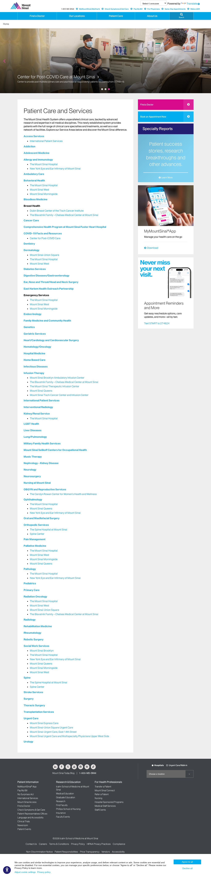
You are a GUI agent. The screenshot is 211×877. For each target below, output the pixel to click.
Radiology (30, 619)
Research (60, 801)
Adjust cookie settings (25, 872)
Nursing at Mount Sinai (37, 482)
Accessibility (118, 851)
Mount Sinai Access (26, 802)
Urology (28, 741)
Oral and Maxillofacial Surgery (41, 518)
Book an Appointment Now (153, 116)
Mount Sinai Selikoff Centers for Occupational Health (55, 450)
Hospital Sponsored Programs (109, 802)
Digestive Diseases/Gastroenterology (46, 275)
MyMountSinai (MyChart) (89, 9)
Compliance (119, 843)
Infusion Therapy (34, 373)
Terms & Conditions (59, 843)
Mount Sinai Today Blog (63, 773)
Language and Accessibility (30, 817)
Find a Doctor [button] (37, 15)
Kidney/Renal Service (37, 413)
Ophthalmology (33, 499)
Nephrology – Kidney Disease (41, 463)
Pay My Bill (138, 9)
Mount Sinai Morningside (43, 193)
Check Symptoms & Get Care (117, 9)
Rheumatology (32, 632)
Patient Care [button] (116, 15)
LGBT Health (31, 423)
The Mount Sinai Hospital (44, 164)
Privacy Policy (78, 843)
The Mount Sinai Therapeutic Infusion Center (54, 386)
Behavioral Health (34, 180)
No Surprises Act (25, 794)
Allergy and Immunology (38, 159)
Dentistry (29, 243)
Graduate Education (65, 797)
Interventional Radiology (38, 407)
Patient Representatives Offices (32, 813)
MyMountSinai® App (26, 786)
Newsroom (22, 825)
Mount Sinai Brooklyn (42, 650)
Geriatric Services (35, 333)
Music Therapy (33, 456)
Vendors (105, 851)
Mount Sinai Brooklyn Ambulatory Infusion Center (57, 377)
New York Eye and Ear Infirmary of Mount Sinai (55, 168)
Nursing (98, 798)
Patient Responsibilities (66, 851)
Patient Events (24, 829)
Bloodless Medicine (35, 199)
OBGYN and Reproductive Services (45, 489)
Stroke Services (33, 692)
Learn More (167, 177)
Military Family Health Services (42, 443)
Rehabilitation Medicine (38, 626)
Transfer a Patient (103, 786)
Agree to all (187, 862)
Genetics (29, 327)
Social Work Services (36, 645)
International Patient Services (46, 141)
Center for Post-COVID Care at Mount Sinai (56, 76)
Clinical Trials (23, 821)
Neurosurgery (32, 476)
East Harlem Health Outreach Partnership (49, 288)
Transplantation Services (39, 711)
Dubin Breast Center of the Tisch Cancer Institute (57, 210)
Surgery (29, 698)
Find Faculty (62, 805)
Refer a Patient (102, 794)
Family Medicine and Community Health (47, 320)
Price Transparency (89, 851)
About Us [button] (152, 15)
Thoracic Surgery (34, 705)
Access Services (34, 136)
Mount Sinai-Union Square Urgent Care (51, 727)
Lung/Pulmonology (35, 436)
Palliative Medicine (35, 545)
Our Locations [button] (77, 15)
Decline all (187, 868)
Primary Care (32, 590)
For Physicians (153, 9)
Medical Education (65, 793)
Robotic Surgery (33, 639)
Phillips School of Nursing (68, 809)
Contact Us (31, 843)
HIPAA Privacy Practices (99, 843)
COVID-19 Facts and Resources (43, 233)
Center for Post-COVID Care (45, 238)
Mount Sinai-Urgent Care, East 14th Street (53, 731)
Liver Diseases (32, 430)
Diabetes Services (35, 269)
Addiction (29, 146)
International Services (27, 798)
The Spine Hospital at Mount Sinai (48, 529)
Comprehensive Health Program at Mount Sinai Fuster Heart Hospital (65, 226)
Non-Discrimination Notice (39, 851)
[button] (181, 16)
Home (6, 24)
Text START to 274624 (156, 323)
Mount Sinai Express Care (44, 723)
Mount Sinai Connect (105, 790)
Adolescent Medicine (36, 152)
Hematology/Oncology (37, 346)
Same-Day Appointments (175, 9)
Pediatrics (30, 583)
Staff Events (100, 809)
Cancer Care (31, 220)
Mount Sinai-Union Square (44, 254)
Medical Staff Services (105, 806)
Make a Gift (195, 9)
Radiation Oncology (35, 596)
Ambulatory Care (34, 174)
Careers (43, 843)
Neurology (30, 469)
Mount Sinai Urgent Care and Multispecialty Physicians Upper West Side (69, 736)
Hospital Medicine (34, 353)
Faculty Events (63, 816)
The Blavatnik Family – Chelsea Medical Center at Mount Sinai (64, 215)
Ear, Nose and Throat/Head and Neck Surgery (51, 282)
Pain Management (34, 539)
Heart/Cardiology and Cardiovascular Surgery (51, 340)
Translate (192, 3)
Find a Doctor (146, 104)
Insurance (61, 813)
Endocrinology (32, 314)
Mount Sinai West (39, 189)
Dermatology (31, 250)
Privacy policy (44, 872)
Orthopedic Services (36, 524)
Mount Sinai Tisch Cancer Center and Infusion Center (59, 395)
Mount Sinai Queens (41, 390)
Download (152, 247)
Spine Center (37, 533)
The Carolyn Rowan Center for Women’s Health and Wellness (63, 494)
